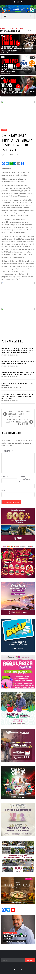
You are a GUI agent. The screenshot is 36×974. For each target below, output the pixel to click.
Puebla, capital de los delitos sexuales (15, 937)
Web (3, 490)
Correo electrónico (24, 479)
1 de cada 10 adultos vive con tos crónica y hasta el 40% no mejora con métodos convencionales (18, 373)
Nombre (5, 477)
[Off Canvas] (5, 16)
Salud (4, 130)
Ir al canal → (32, 31)
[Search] (30, 16)
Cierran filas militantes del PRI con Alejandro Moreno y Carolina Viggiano (19, 414)
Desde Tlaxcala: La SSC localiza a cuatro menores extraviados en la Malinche (17, 421)
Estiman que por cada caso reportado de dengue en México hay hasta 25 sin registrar (17, 362)
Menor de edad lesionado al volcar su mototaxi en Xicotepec (17, 384)
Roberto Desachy (7, 388)
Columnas (7, 933)
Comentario (7, 451)
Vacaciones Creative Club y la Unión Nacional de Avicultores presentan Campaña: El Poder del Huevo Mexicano (17, 396)
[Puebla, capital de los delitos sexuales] (18, 929)
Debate (14, 933)
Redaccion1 (7, 155)
